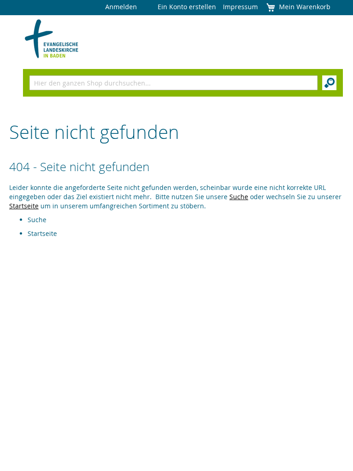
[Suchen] (329, 82)
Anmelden (121, 6)
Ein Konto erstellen (187, 6)
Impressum (240, 6)
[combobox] (173, 82)
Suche (238, 196)
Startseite (24, 205)
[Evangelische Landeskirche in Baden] (51, 39)
